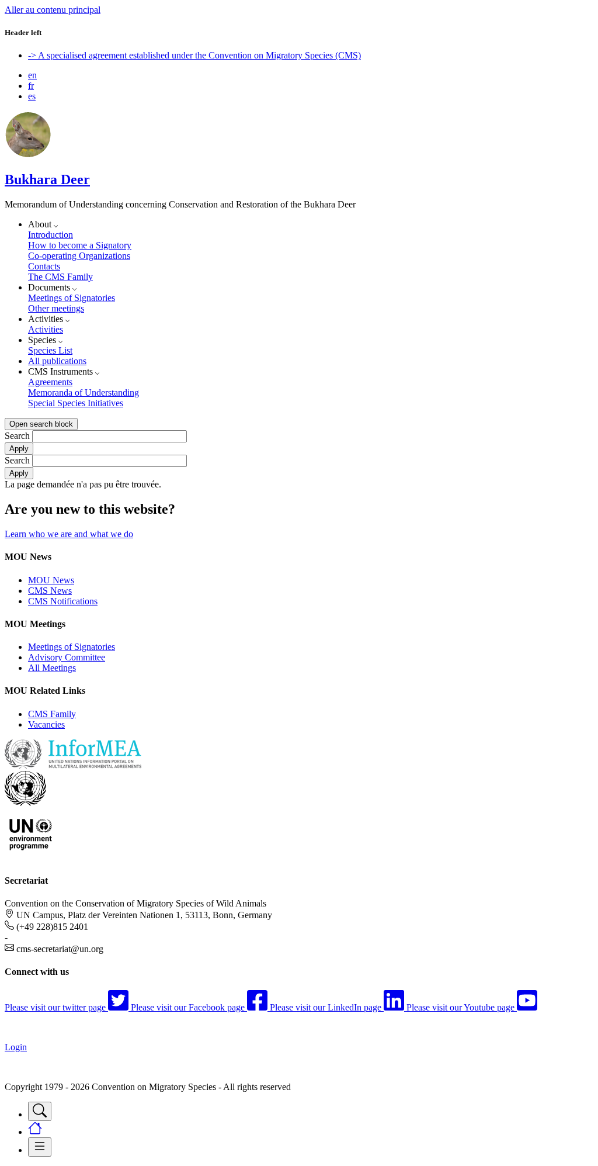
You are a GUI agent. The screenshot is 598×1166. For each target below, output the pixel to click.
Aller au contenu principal (52, 10)
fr (31, 86)
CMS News (50, 591)
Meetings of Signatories (71, 298)
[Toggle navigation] (39, 1111)
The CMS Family (60, 277)
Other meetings (56, 308)
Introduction (50, 235)
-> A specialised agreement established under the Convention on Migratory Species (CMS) (194, 55)
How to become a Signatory (79, 245)
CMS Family (52, 714)
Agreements (50, 382)
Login (16, 1047)
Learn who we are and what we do (69, 534)
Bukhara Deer (47, 179)
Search (17, 436)
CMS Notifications (63, 601)
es (32, 96)
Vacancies (46, 724)
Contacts (44, 266)
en (32, 75)
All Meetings (52, 668)
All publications (57, 361)
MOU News (51, 580)
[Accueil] (28, 155)
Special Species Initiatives (75, 403)
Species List (50, 350)
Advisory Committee (66, 657)
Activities (45, 329)
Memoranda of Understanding (83, 392)
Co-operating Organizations (79, 256)
